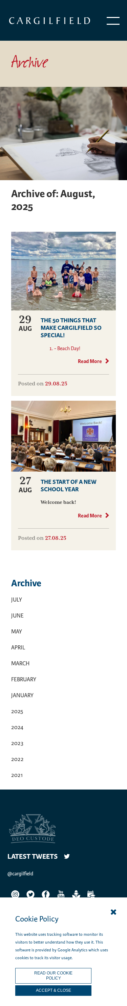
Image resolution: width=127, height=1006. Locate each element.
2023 (17, 743)
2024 (17, 727)
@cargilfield (20, 874)
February (23, 679)
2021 (17, 775)
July (16, 599)
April (18, 647)
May (16, 631)
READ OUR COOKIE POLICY (53, 976)
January (22, 695)
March (20, 663)
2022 (17, 759)
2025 (17, 711)
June (17, 615)
